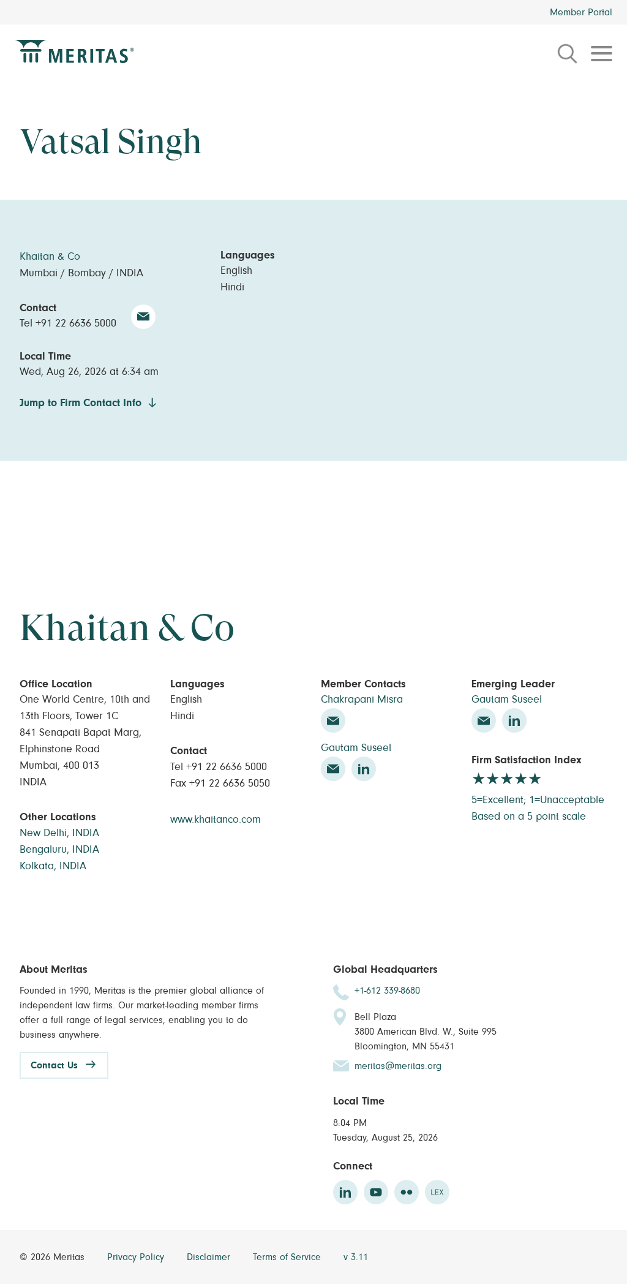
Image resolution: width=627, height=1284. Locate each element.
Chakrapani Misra (362, 699)
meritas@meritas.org (398, 1066)
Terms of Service (288, 1257)
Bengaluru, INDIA (59, 849)
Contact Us (54, 1065)
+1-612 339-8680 (387, 990)
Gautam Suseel (356, 747)
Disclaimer (210, 1257)
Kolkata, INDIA (53, 866)
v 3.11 (356, 1257)
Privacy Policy (137, 1257)
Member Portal (581, 12)
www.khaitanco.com (215, 819)
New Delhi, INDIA (59, 833)
